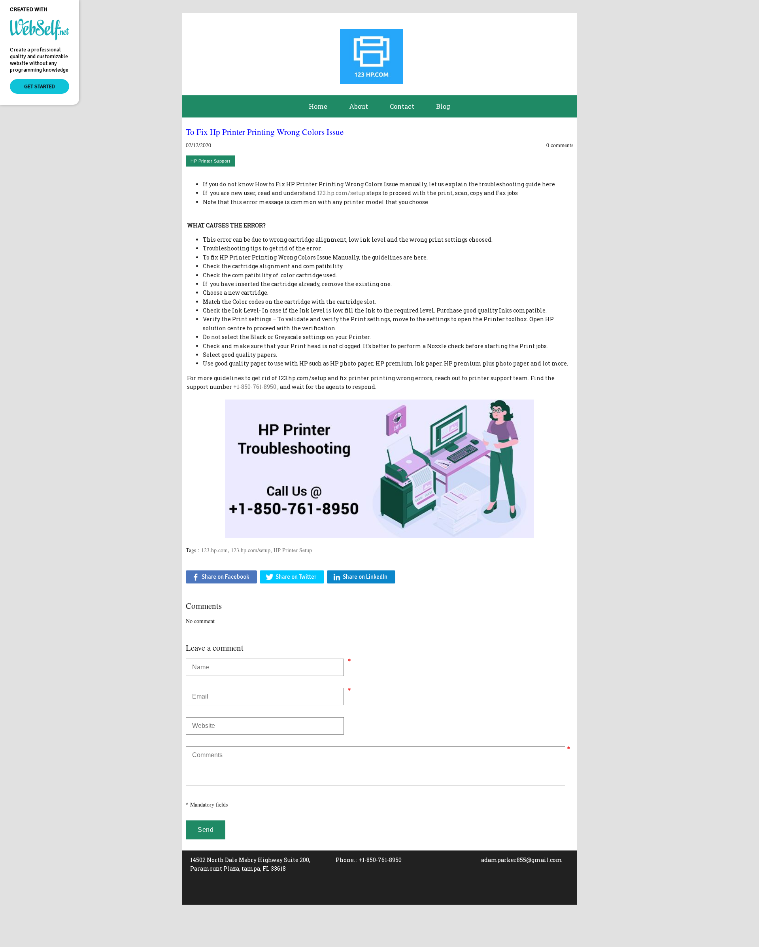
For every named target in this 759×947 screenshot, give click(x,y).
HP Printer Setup (293, 550)
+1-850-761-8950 (254, 386)
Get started (39, 86)
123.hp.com (214, 550)
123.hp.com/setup (341, 193)
